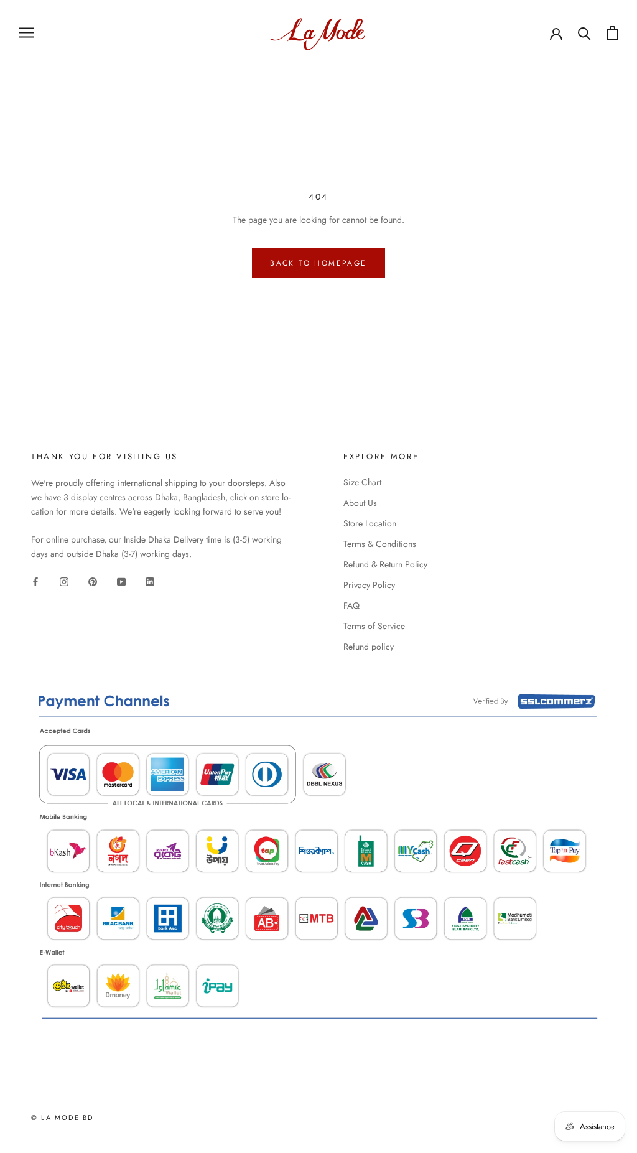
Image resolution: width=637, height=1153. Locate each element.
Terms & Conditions (379, 544)
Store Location (369, 523)
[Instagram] (64, 581)
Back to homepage (318, 263)
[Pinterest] (92, 581)
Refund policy (368, 646)
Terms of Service (374, 626)
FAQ (351, 605)
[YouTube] (121, 581)
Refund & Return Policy (385, 564)
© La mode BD (62, 1118)
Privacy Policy (369, 585)
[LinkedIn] (150, 581)
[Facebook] (35, 581)
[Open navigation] (26, 32)
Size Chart (362, 482)
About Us (360, 503)
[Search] (584, 32)
